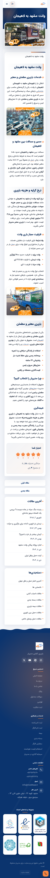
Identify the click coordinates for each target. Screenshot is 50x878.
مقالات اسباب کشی (34, 593)
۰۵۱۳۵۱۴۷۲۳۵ (32, 776)
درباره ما (39, 681)
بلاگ (40, 691)
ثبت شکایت (37, 707)
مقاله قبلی (25, 482)
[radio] (18, 455)
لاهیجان (40, 340)
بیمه (40, 733)
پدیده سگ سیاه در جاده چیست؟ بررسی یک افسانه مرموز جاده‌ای (25, 511)
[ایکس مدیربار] (24, 660)
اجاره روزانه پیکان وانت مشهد (29, 544)
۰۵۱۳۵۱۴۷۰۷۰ (32, 772)
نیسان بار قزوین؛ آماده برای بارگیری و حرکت (24, 523)
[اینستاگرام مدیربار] (41, 660)
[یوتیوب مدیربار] (29, 660)
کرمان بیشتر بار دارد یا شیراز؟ (30, 534)
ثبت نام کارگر (37, 728)
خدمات (26, 344)
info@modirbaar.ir (30, 785)
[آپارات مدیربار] (35, 660)
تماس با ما (38, 686)
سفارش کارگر (37, 743)
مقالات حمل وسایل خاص (31, 618)
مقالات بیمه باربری (34, 606)
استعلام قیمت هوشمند (33, 749)
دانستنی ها (37, 587)
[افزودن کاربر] (12, 3)
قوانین (39, 702)
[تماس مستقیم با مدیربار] (46, 874)
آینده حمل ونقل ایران (33, 555)
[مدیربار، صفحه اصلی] (31, 3)
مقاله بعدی (25, 490)
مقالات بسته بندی (34, 599)
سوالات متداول (36, 696)
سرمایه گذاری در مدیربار (33, 754)
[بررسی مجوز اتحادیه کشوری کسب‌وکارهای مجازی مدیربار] (40, 824)
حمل (32, 160)
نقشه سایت (25, 872)
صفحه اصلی (37, 675)
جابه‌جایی (39, 91)
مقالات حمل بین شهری (32, 612)
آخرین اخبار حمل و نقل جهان (29, 581)
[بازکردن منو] (6, 3)
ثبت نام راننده (37, 722)
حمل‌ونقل (33, 388)
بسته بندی (38, 738)
